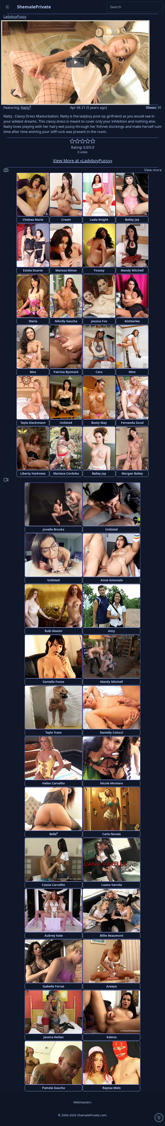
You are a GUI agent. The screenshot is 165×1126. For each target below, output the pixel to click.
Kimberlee (132, 321)
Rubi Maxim (53, 631)
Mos (33, 372)
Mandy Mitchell (132, 270)
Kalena (111, 1037)
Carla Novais (111, 834)
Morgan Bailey (132, 473)
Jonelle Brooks (53, 529)
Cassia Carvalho (53, 885)
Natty (26, 107)
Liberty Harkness (33, 473)
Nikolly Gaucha (66, 321)
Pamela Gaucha (53, 1088)
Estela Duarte (33, 270)
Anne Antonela (112, 580)
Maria (33, 321)
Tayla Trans (53, 732)
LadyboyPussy (14, 16)
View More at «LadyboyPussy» (82, 161)
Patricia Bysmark (66, 372)
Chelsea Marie (33, 219)
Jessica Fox (99, 321)
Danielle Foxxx (53, 682)
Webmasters (82, 1102)
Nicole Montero (111, 783)
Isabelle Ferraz (53, 986)
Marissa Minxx (66, 270)
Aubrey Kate (53, 935)
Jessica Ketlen (53, 1037)
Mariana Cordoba (66, 473)
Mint (132, 372)
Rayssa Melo (111, 1088)
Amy (111, 631)
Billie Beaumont (111, 935)
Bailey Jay (132, 219)
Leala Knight (99, 219)
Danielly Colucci (111, 732)
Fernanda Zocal (132, 423)
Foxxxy (99, 270)
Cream (66, 219)
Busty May (99, 423)
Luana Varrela (111, 885)
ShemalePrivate (34, 7)
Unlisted (66, 423)
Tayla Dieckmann (33, 423)
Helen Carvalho (53, 783)
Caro (99, 372)
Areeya (111, 986)
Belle (53, 833)
